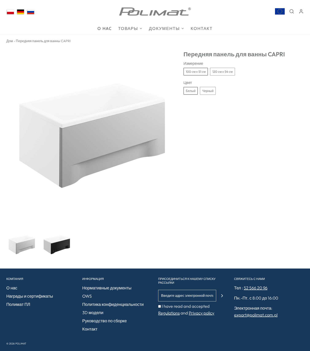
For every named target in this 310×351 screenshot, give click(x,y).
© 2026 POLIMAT (16, 343)
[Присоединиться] (222, 295)
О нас (11, 287)
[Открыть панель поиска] (291, 11)
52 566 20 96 (255, 287)
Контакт (202, 28)
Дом (9, 41)
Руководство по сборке (104, 320)
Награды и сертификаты (29, 296)
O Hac (104, 28)
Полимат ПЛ (18, 304)
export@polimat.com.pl (256, 314)
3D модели (92, 312)
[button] (21, 244)
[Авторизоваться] (301, 11)
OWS (87, 296)
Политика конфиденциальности (113, 304)
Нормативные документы (106, 287)
